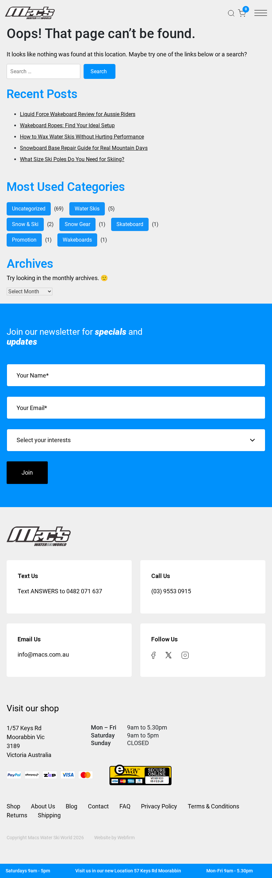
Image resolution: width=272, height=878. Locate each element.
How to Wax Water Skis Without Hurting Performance (82, 137)
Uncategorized (28, 208)
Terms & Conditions (213, 806)
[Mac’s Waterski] (30, 13)
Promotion (24, 240)
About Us (43, 806)
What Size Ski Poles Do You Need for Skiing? (72, 159)
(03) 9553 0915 (171, 591)
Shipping (49, 815)
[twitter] (168, 654)
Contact (98, 806)
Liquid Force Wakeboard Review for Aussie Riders (77, 114)
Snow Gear (77, 224)
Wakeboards (77, 240)
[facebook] (153, 654)
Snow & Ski (25, 224)
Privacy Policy (159, 806)
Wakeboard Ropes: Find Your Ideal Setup (67, 125)
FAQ (124, 806)
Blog (71, 806)
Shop (13, 806)
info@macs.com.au (43, 654)
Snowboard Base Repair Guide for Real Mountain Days (84, 148)
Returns (17, 815)
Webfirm (126, 837)
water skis (87, 208)
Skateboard (129, 224)
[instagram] (185, 654)
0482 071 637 (84, 591)
